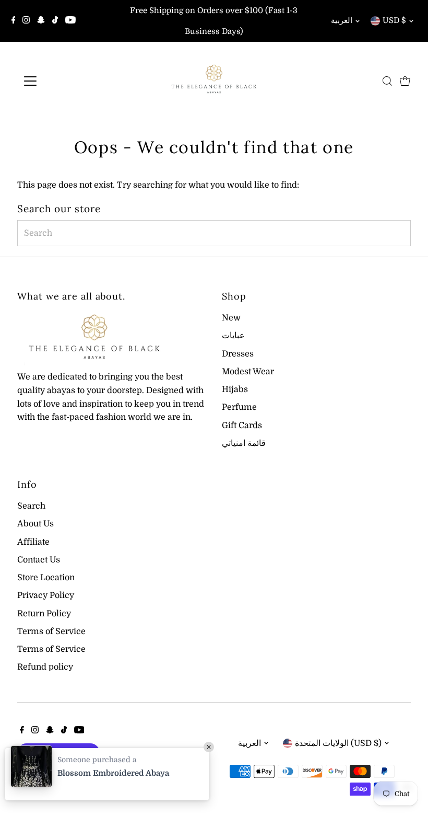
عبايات (233, 335)
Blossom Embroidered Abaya (113, 773)
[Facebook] (13, 20)
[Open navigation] (64, 81)
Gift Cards (242, 425)
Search (31, 506)
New (231, 318)
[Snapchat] (40, 20)
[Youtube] (70, 20)
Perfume (239, 407)
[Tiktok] (55, 20)
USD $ (394, 20)
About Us (35, 523)
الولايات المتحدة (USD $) (338, 743)
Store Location (46, 577)
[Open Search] (387, 81)
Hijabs (235, 389)
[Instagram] (26, 20)
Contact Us (38, 560)
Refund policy (45, 667)
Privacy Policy (45, 595)
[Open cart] (405, 81)
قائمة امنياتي (244, 443)
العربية (341, 20)
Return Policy (44, 613)
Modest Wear (248, 371)
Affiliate (33, 542)
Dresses (238, 354)
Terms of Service (51, 631)
